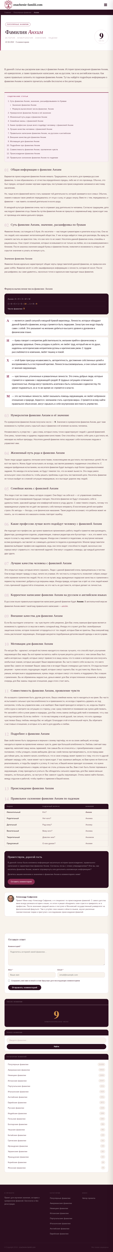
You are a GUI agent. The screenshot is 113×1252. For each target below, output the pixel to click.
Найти (56, 1046)
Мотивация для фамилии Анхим (24, 141)
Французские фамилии (18, 1157)
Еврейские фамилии (17, 1102)
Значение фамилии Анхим (24, 105)
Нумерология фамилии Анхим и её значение (30, 113)
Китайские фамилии (17, 1135)
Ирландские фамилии (18, 1146)
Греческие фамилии (17, 1140)
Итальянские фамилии (18, 1092)
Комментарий (14, 946)
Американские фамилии (19, 1070)
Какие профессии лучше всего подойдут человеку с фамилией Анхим (41, 125)
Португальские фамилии (19, 1086)
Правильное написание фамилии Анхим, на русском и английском (40, 133)
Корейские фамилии (17, 1162)
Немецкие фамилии (17, 1075)
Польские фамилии (16, 1119)
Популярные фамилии (22, 13)
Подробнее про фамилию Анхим (25, 145)
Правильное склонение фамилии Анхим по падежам (34, 157)
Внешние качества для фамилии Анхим (28, 137)
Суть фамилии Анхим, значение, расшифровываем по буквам (38, 101)
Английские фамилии (17, 1097)
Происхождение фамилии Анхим (25, 153)
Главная (7, 13)
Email (60, 970)
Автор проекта (88, 1198)
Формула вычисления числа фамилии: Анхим (33, 109)
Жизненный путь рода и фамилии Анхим (28, 117)
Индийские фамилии (17, 1113)
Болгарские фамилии (17, 1124)
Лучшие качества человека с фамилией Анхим (31, 129)
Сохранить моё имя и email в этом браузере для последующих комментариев (45, 981)
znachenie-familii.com (27, 1247)
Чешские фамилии (16, 1130)
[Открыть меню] (106, 5)
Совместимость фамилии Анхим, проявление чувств (34, 149)
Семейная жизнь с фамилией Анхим (26, 121)
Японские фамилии (17, 1168)
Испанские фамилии (17, 1081)
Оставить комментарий (21, 882)
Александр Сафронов (26, 897)
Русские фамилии (16, 1108)
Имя (10, 970)
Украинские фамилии (17, 1151)
